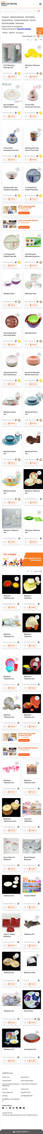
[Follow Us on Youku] (24, 1108)
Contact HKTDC (6, 1080)
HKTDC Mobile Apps (27, 1080)
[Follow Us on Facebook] (3, 1108)
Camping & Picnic (7, 20)
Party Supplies (30, 17)
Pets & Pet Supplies (8, 23)
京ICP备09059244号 (27, 1096)
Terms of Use (25, 1089)
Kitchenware (20, 23)
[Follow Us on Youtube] (20, 1108)
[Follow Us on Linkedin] (10, 1108)
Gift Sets (33, 20)
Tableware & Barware (17, 17)
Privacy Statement (7, 1092)
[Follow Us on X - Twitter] (7, 1108)
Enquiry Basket (21, 1132)
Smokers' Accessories (21, 20)
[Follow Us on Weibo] (13, 1108)
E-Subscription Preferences (29, 1084)
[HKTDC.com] (21, 1074)
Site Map (5, 1096)
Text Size (5, 1089)
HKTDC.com (5, 1077)
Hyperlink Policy (25, 1092)
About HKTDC (25, 1077)
